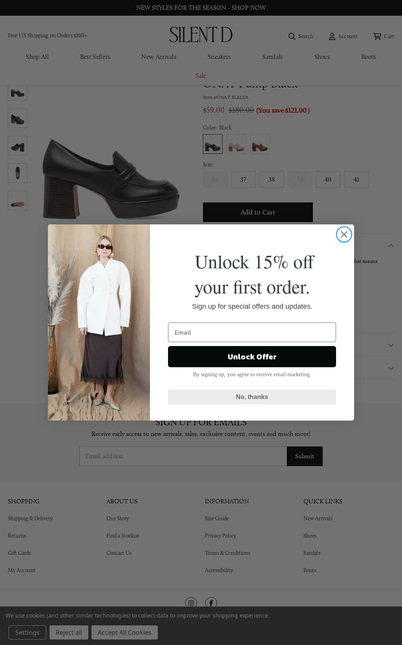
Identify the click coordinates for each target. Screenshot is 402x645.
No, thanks (252, 397)
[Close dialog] (344, 234)
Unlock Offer (252, 357)
